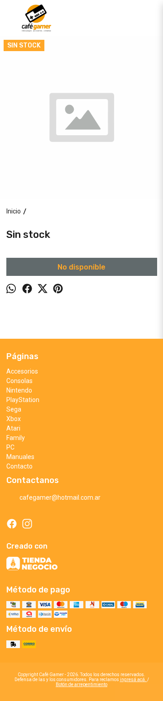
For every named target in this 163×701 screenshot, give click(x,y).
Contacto (19, 466)
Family (15, 437)
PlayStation (22, 399)
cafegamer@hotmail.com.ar (60, 497)
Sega (13, 409)
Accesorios (22, 371)
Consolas (19, 380)
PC (10, 447)
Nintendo (19, 390)
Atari (13, 428)
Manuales (20, 456)
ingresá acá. (133, 679)
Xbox (13, 418)
